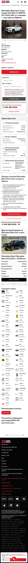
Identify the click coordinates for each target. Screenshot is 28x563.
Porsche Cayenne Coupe (4, 541)
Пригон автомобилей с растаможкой (6, 524)
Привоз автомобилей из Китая (14, 526)
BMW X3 (10, 541)
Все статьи (6, 412)
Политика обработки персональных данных (11, 469)
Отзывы (3, 463)
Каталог (9, 5)
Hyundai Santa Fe (3, 545)
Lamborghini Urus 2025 (22, 528)
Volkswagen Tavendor (10, 547)
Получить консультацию (14, 218)
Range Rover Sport (19, 541)
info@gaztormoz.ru (6, 485)
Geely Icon (16, 543)
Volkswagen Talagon (16, 547)
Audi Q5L (2, 532)
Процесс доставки (6, 450)
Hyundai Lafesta (21, 543)
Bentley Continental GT (17, 537)
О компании (4, 452)
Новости (3, 461)
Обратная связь (6, 494)
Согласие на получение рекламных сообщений (11, 474)
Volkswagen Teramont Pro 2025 (14, 528)
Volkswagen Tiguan (3, 547)
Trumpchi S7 (11, 530)
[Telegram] (21, 2)
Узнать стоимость (14, 279)
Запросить (14, 72)
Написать (6, 560)
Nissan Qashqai (16, 530)
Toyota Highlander (22, 547)
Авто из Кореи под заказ (16, 519)
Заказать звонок (14, 111)
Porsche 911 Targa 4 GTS (10, 537)
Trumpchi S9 (12, 545)
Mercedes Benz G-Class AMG (8, 532)
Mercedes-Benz (16, 5)
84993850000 (5, 483)
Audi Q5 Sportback (3, 537)
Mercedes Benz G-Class (22, 532)
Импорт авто (5, 444)
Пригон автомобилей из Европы (5, 526)
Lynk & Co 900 (17, 545)
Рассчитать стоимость (14, 214)
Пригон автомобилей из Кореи (5, 528)
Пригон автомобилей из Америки (16, 524)
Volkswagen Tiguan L (22, 545)
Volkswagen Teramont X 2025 (5, 530)
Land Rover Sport (3, 543)
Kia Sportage (8, 545)
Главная (3, 5)
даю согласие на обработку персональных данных (15, 91)
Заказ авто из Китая (3, 519)
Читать (4, 418)
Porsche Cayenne (16, 532)
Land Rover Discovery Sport (10, 543)
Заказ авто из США (10, 519)
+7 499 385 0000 (18, 2)
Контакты (4, 466)
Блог (2, 458)
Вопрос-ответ (5, 455)
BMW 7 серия (13, 541)
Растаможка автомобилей (9, 447)
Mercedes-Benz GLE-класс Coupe (15, 539)
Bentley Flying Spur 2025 (22, 530)
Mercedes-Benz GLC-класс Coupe (5, 539)
